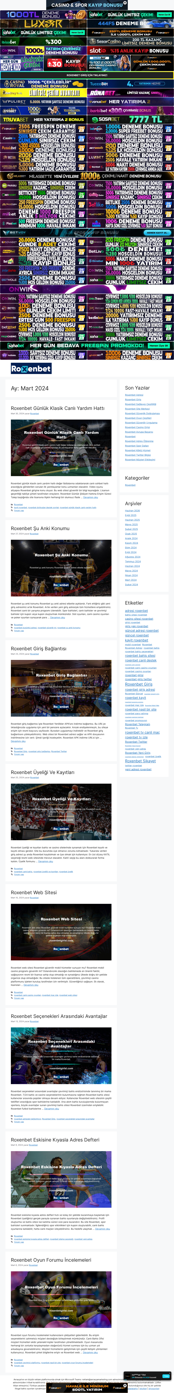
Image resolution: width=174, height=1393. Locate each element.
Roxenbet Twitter (59, 751)
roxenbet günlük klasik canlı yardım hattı (78, 507)
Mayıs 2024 (131, 570)
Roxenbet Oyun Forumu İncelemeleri (51, 1260)
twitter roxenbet (133, 765)
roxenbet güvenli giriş (151, 694)
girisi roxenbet (132, 622)
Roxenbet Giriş (20, 751)
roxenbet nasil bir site (51, 1362)
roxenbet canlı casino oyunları (27, 995)
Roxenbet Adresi (134, 395)
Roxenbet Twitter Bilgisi (138, 455)
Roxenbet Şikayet (140, 761)
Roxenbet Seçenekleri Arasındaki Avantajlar (59, 1016)
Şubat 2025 (131, 529)
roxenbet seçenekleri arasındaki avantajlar (75, 1119)
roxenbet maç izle (50, 995)
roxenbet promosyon (136, 720)
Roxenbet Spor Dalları (137, 445)
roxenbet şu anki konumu (68, 627)
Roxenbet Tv (131, 728)
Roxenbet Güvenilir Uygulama (141, 422)
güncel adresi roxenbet (142, 630)
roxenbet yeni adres (83, 1239)
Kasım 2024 (131, 543)
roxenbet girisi (134, 675)
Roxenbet (18, 504)
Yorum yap (19, 510)
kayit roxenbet (20, 507)
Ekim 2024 (131, 547)
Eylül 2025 (130, 515)
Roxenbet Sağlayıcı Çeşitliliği (140, 404)
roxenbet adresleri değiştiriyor (27, 1119)
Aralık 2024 (131, 538)
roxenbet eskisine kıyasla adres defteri (31, 1239)
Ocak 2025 (131, 533)
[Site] (43, 128)
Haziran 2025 (132, 520)
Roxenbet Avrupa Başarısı (139, 432)
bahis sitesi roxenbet (136, 614)
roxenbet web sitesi (68, 995)
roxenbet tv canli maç (142, 732)
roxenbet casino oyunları (138, 671)
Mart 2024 (131, 580)
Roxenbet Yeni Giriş (137, 752)
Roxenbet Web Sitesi (34, 892)
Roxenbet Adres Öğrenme (139, 441)
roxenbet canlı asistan (132, 665)
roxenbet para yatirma (136, 713)
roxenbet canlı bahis (23, 871)
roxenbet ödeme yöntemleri (134, 757)
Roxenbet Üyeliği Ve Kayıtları (42, 772)
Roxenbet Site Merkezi (137, 408)
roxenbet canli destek (141, 660)
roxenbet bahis (151, 648)
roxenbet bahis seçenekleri (139, 651)
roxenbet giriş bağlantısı (39, 751)
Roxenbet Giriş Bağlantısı (38, 648)
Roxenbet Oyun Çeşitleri (138, 418)
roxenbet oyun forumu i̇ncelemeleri (77, 1362)
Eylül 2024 (130, 552)
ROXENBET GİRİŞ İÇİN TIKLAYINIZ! (87, 75)
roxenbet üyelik (66, 871)
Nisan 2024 (131, 575)
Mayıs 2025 (131, 524)
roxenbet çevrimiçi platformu (27, 1362)
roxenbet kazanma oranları (134, 702)
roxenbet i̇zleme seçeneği (61, 1239)
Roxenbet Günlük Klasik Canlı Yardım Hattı (57, 408)
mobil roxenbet (133, 644)
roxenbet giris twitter (138, 679)
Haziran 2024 (132, 566)
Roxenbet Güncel (134, 693)
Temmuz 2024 (133, 561)
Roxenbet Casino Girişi (137, 427)
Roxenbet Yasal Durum (133, 746)
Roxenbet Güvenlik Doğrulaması (142, 413)
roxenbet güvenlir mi (47, 627)
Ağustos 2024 (132, 557)
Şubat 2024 (131, 584)
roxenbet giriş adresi (140, 689)
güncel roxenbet (137, 635)
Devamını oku (90, 497)
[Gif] (87, 176)
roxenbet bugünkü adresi (25, 627)
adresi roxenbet (136, 611)
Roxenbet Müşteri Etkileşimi (140, 459)
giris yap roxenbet (136, 626)
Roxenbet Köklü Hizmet (137, 450)
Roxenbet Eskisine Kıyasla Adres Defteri (55, 1140)
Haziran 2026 (132, 510)
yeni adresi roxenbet (138, 769)
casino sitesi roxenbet (139, 618)
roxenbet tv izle (136, 737)
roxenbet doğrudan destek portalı (43, 507)
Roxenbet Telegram (137, 724)
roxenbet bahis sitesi (140, 655)
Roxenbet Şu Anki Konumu (40, 528)
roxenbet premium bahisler (134, 717)
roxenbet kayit (135, 698)
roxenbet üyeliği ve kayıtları (45, 871)
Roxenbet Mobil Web (152, 705)
